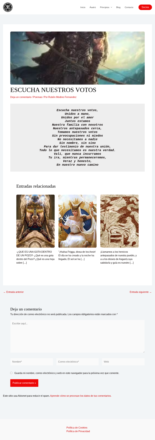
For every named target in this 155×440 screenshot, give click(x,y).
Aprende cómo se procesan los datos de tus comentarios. (80, 396)
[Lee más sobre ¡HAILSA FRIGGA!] (77, 221)
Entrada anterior (13, 292)
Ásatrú (93, 7)
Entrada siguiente (141, 292)
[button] (110, 7)
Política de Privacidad (78, 431)
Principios (104, 7)
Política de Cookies (76, 427)
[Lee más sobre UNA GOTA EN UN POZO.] (35, 221)
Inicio (82, 7)
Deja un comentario (20, 97)
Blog (118, 7)
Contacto (129, 7)
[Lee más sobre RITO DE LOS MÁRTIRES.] (119, 221)
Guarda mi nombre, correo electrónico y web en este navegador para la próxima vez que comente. (66, 373)
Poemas (37, 97)
